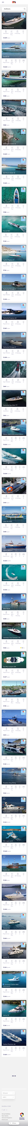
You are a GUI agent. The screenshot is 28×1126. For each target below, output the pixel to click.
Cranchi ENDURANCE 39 (10, 579)
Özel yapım (6, 812)
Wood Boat (6, 608)
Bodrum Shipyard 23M (9, 696)
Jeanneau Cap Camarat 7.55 (11, 637)
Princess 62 (6, 928)
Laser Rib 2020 (7, 521)
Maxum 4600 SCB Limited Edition (13, 434)
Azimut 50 (6, 1015)
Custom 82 (6, 870)
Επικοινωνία (5, 1119)
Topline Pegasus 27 (8, 260)
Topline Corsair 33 (8, 27)
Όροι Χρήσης (5, 1115)
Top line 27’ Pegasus (9, 86)
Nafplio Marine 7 (8, 492)
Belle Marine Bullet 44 (9, 144)
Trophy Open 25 (8, 725)
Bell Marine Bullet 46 (9, 173)
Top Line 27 (6, 202)
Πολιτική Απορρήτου (7, 1117)
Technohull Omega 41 (9, 289)
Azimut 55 (6, 957)
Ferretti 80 (6, 463)
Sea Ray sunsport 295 (9, 666)
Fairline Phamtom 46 (9, 1044)
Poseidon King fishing (9, 783)
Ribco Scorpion (7, 115)
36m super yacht (8, 841)
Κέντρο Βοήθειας (6, 1114)
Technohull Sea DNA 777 (10, 405)
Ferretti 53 (6, 56)
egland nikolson (7, 550)
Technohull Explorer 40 (9, 318)
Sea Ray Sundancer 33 (9, 899)
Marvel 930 (6, 231)
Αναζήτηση (7, 9)
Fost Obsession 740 (9, 376)
